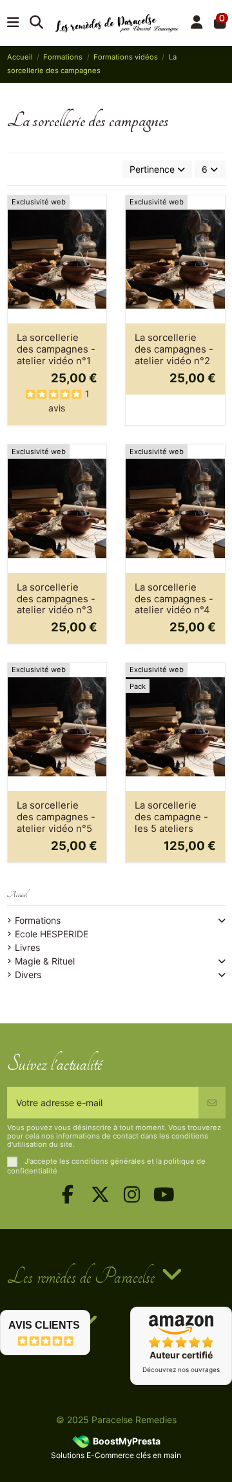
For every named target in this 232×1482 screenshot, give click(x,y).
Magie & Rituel (45, 960)
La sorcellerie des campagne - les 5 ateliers (171, 817)
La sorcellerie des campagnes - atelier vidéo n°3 (56, 599)
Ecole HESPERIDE (51, 933)
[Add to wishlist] (96, 214)
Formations (38, 920)
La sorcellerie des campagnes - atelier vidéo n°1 (56, 349)
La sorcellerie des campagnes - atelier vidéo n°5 (56, 817)
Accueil (17, 895)
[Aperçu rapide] (96, 237)
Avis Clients (44, 1325)
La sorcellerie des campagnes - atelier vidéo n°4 (174, 599)
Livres (27, 947)
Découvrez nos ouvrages (181, 1369)
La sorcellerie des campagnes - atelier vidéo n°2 (174, 349)
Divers (28, 974)
